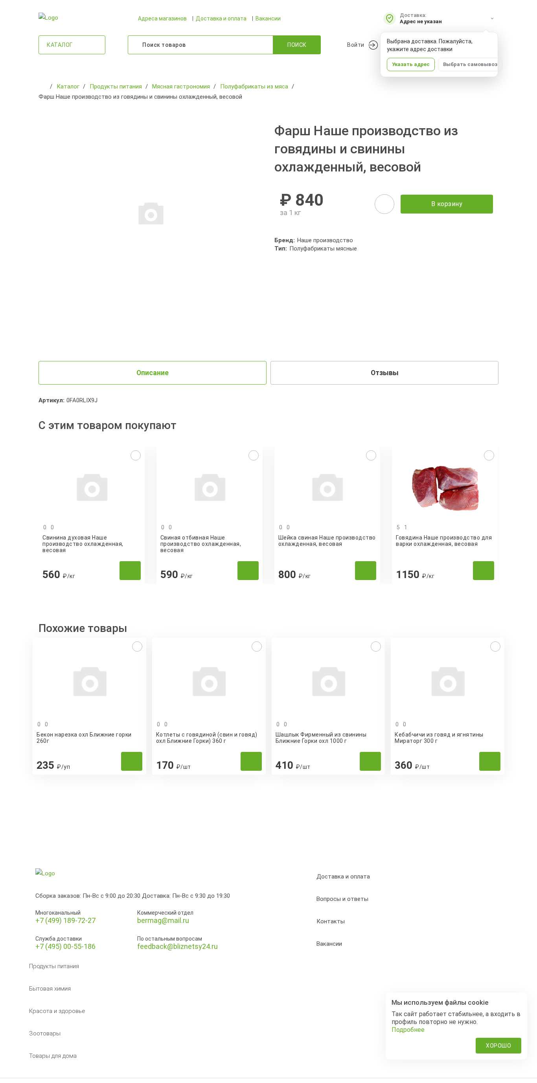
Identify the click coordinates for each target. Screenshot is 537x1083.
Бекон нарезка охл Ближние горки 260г (84, 737)
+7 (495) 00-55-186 (65, 946)
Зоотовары (45, 1033)
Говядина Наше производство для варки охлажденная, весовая (444, 540)
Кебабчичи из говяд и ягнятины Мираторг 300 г (439, 737)
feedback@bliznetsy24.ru (177, 946)
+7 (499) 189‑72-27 (65, 920)
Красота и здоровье (57, 1011)
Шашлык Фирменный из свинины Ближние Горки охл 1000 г (321, 737)
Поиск (297, 45)
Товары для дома (53, 1055)
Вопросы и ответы (342, 898)
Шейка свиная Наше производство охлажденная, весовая (327, 540)
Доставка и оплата (221, 18)
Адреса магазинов (162, 18)
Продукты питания (54, 966)
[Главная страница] (42, 86)
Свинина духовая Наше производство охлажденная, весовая (82, 543)
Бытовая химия (50, 988)
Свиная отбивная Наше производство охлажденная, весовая (200, 543)
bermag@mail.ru (163, 920)
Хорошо (498, 1045)
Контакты (330, 921)
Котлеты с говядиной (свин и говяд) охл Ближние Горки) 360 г (206, 737)
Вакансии (268, 18)
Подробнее (408, 1029)
